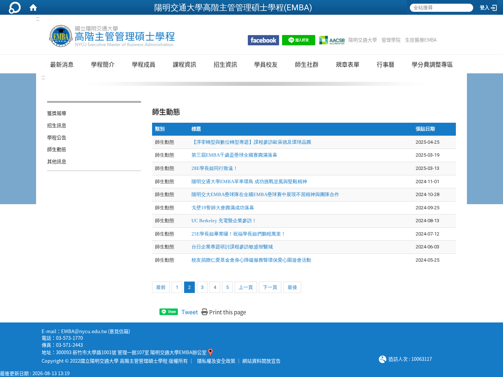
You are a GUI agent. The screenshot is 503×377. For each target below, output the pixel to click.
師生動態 (56, 149)
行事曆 (385, 64)
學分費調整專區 (432, 64)
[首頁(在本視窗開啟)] (33, 7)
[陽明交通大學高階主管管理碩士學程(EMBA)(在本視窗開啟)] (111, 36)
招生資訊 (225, 64)
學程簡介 (103, 64)
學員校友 (266, 64)
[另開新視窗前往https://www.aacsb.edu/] (331, 40)
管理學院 (391, 39)
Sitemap (446, 39)
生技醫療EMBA (421, 39)
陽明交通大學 (362, 39)
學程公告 (56, 137)
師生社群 (307, 64)
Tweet (190, 312)
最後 (292, 287)
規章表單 (347, 64)
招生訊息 (56, 125)
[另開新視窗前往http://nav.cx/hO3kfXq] (298, 40)
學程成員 (143, 64)
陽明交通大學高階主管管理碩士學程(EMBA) (233, 7)
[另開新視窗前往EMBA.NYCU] (263, 40)
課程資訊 (184, 64)
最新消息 (62, 64)
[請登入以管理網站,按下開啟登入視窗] (15, 7)
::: (37, 18)
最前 (161, 287)
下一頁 (270, 287)
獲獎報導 (56, 112)
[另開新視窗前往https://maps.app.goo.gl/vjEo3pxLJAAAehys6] (210, 352)
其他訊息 (56, 161)
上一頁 (246, 287)
